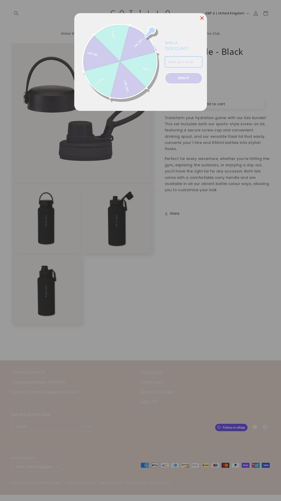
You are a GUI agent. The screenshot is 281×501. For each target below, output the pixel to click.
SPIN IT (183, 78)
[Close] (202, 18)
